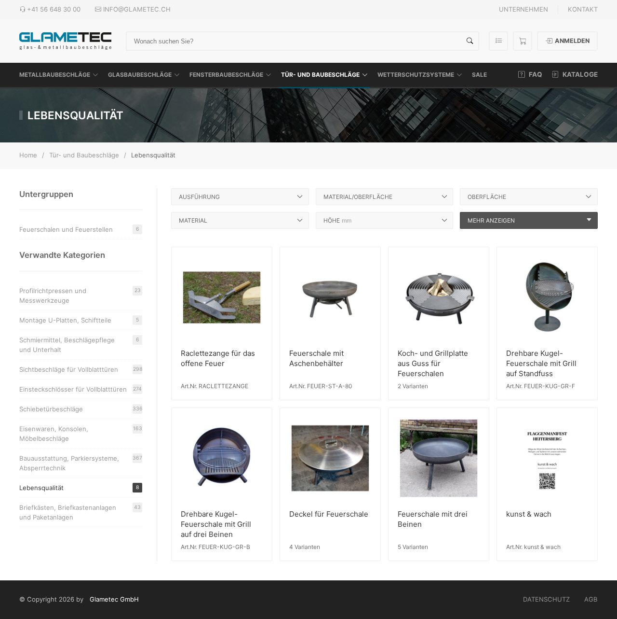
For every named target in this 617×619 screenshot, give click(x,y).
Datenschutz (546, 599)
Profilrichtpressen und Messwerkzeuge (80, 295)
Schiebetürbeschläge (80, 409)
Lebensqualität (79, 488)
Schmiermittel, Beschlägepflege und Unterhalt (79, 344)
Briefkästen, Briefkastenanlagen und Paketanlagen (80, 512)
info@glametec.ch (137, 9)
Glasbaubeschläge (140, 74)
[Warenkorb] (522, 41)
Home (28, 155)
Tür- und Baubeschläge (320, 74)
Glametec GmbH (114, 599)
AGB (591, 599)
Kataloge (579, 74)
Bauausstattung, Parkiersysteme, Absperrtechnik (80, 463)
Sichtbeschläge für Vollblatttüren (80, 369)
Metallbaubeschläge (54, 74)
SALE (479, 74)
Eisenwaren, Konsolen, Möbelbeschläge (80, 433)
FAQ (534, 74)
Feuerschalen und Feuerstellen (79, 229)
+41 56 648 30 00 (53, 9)
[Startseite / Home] (65, 40)
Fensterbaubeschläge (226, 74)
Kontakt (583, 9)
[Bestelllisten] (498, 41)
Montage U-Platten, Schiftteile (79, 320)
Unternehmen (523, 9)
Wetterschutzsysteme (415, 74)
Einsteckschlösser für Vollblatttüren (80, 389)
